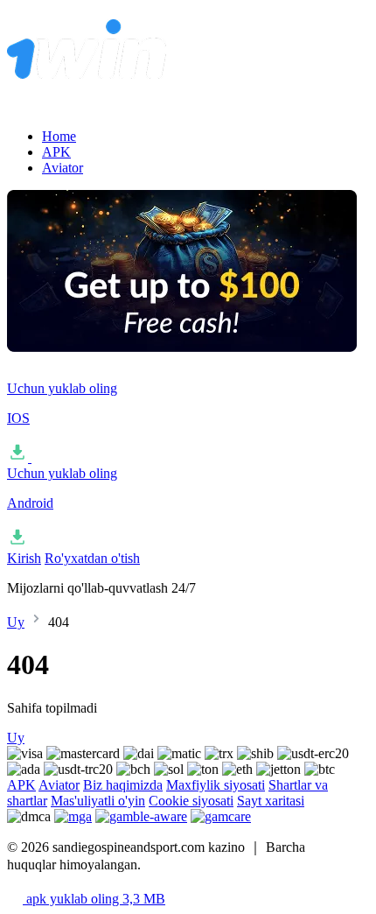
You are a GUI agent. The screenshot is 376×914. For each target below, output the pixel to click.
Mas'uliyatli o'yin (98, 800)
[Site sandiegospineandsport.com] (182, 88)
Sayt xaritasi (270, 800)
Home (59, 136)
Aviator (62, 167)
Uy (15, 622)
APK (56, 151)
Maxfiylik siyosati (215, 784)
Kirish (24, 558)
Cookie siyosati (191, 800)
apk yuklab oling (94, 898)
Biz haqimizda (123, 784)
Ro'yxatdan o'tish (92, 558)
